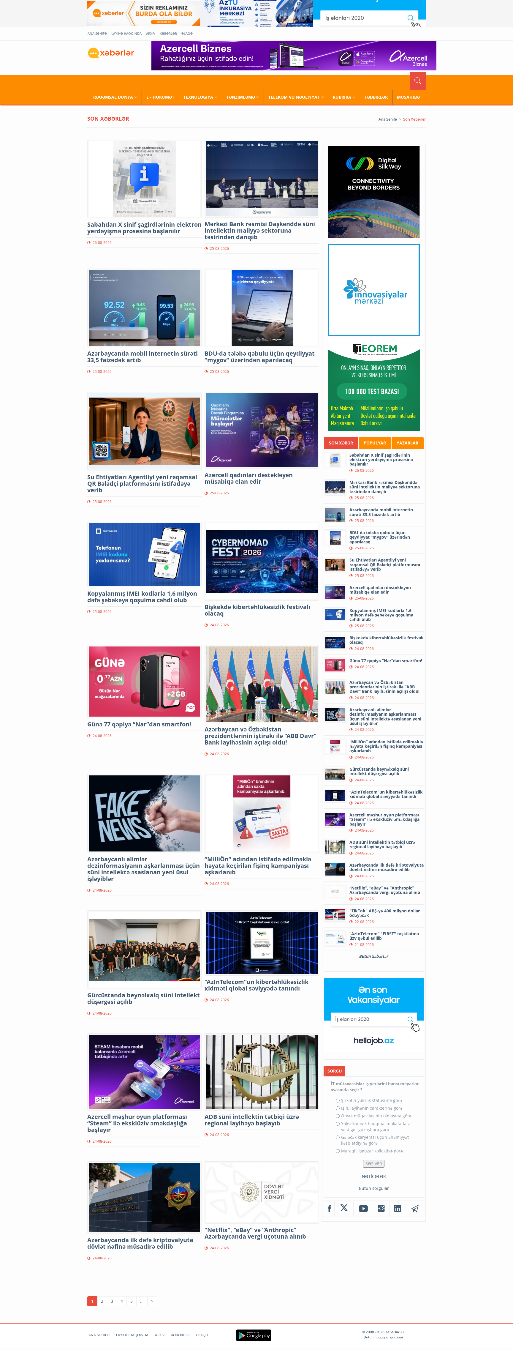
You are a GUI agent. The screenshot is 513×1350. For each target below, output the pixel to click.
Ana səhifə (388, 119)
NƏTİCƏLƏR (374, 1176)
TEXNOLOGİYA (198, 97)
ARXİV (150, 33)
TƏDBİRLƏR (376, 97)
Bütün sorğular (374, 1188)
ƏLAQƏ (187, 33)
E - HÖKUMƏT (160, 97)
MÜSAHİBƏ (408, 97)
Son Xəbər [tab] (341, 443)
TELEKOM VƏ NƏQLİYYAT (293, 97)
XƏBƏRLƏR (168, 33)
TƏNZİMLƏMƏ (241, 97)
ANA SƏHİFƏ (97, 33)
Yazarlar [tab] (407, 443)
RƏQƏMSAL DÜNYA (113, 97)
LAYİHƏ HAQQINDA (126, 33)
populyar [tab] (375, 443)
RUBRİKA (342, 97)
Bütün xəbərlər (373, 956)
